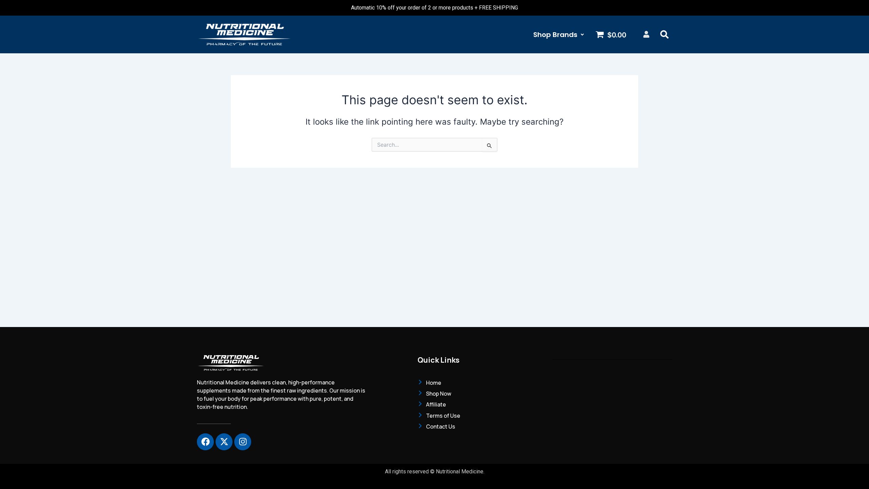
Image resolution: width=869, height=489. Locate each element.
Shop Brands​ (555, 34)
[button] (558, 34)
